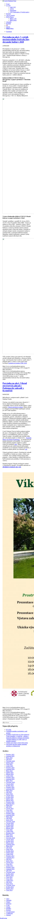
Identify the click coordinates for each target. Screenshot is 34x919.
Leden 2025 (9, 766)
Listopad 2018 (10, 844)
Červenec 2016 (10, 872)
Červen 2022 (10, 795)
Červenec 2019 (10, 838)
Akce (7, 898)
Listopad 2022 (10, 789)
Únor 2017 (9, 864)
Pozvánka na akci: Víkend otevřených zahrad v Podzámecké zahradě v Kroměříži (15, 387)
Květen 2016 (10, 874)
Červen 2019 (10, 839)
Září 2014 (9, 882)
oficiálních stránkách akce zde (12, 467)
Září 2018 (9, 848)
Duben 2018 (9, 852)
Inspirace (8, 903)
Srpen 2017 (9, 861)
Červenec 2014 (10, 885)
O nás (8, 905)
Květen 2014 (10, 887)
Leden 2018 (9, 854)
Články (8, 902)
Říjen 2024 (9, 771)
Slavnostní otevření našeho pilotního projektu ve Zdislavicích (16, 745)
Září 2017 (9, 859)
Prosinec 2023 (10, 777)
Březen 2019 (10, 843)
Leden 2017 (9, 865)
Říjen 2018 (9, 846)
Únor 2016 (9, 877)
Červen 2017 (10, 862)
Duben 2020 (9, 826)
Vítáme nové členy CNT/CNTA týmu (17, 742)
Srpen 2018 (9, 849)
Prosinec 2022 (10, 787)
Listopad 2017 (10, 857)
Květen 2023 (10, 785)
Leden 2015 (9, 880)
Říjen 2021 (9, 805)
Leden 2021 (9, 812)
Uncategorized (10, 912)
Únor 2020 (9, 830)
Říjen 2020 (9, 816)
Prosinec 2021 (10, 802)
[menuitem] (18, 4)
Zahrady (8, 915)
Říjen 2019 (9, 834)
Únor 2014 (9, 890)
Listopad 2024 (10, 769)
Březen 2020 (10, 828)
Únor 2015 (9, 879)
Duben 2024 (9, 772)
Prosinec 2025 (10, 754)
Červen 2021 (10, 808)
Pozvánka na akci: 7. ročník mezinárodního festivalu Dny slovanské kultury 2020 (16, 39)
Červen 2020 (10, 823)
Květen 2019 (10, 841)
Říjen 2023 (9, 780)
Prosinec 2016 (10, 867)
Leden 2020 (9, 831)
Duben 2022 (9, 798)
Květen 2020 (10, 825)
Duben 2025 (9, 762)
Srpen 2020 (9, 820)
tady (16, 444)
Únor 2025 (9, 764)
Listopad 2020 (10, 815)
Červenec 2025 (10, 761)
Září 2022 (9, 792)
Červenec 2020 (10, 821)
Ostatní (8, 907)
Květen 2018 (10, 851)
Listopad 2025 (10, 756)
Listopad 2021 (10, 803)
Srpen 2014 (9, 883)
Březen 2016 (10, 875)
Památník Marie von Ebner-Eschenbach (17, 438)
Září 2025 (9, 759)
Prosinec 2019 (10, 833)
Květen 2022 (10, 797)
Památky (8, 908)
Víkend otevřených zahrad (15, 407)
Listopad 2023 (10, 779)
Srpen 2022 (9, 794)
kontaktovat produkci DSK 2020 (17, 363)
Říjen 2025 (9, 758)
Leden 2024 (9, 776)
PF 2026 (8, 729)
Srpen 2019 (9, 836)
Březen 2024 (10, 774)
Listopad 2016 (10, 869)
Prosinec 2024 (10, 767)
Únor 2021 (9, 810)
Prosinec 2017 (10, 856)
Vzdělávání (9, 913)
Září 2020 (9, 818)
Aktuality (9, 900)
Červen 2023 (10, 784)
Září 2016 (9, 870)
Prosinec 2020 (10, 813)
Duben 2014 (9, 888)
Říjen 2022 (9, 790)
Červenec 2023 (10, 782)
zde (26, 449)
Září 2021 (9, 807)
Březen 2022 (10, 800)
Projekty (8, 910)
